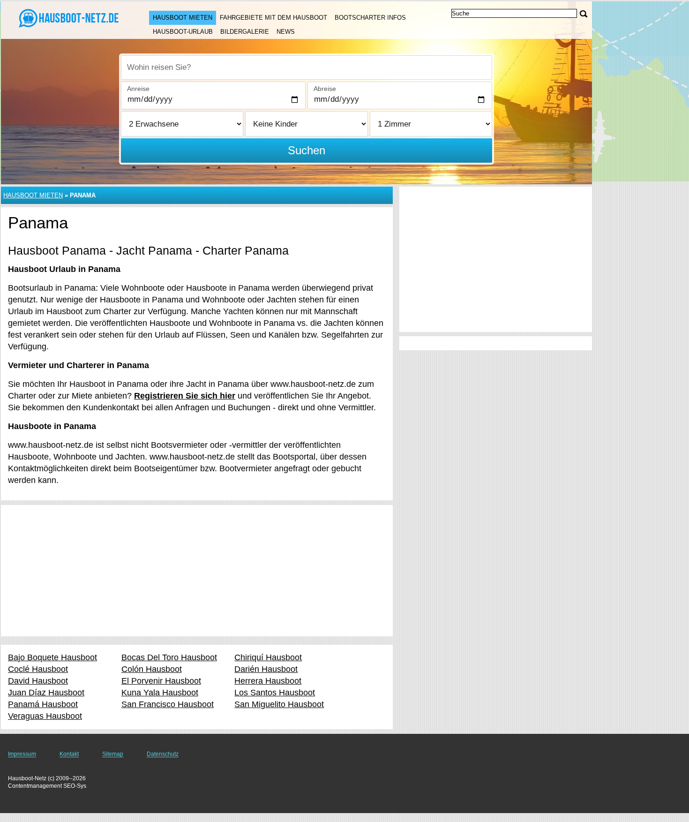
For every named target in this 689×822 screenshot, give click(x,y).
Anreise (138, 88)
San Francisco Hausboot (167, 704)
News (286, 31)
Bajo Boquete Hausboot (52, 657)
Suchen (306, 150)
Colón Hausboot (151, 669)
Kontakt (69, 754)
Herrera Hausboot (267, 681)
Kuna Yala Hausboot (159, 692)
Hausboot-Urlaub (183, 31)
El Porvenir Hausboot (161, 681)
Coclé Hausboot (38, 669)
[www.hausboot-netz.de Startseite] (65, 19)
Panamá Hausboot (43, 704)
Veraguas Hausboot (45, 716)
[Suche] (583, 13)
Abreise (325, 88)
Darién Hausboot (266, 669)
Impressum (22, 754)
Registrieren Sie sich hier (184, 395)
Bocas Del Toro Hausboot (169, 657)
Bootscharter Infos (370, 17)
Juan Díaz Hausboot (46, 692)
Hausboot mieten (182, 17)
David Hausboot (38, 681)
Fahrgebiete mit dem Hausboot (273, 17)
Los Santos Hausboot (274, 692)
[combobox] (306, 67)
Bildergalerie (244, 31)
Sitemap (112, 754)
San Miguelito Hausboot (279, 704)
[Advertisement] (197, 570)
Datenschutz (163, 754)
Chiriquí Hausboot (268, 657)
